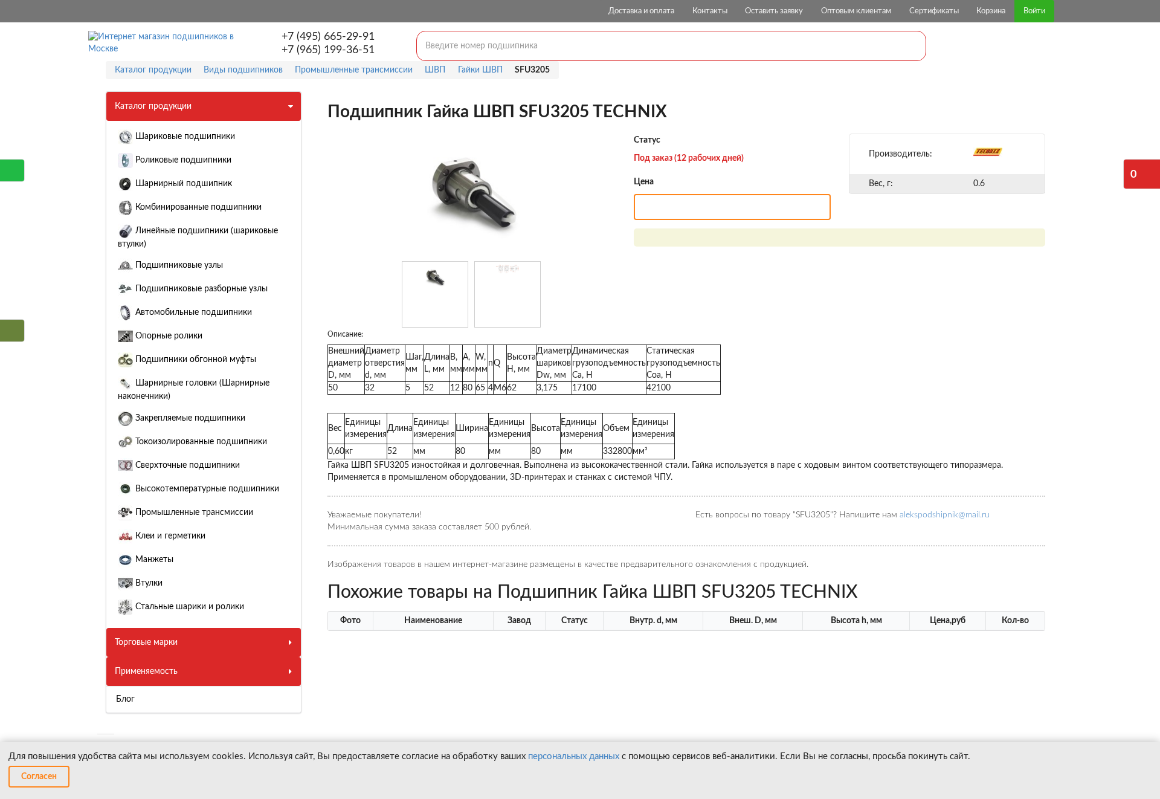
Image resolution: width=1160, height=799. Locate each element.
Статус (647, 140)
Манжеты (153, 559)
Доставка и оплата (641, 11)
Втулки (148, 583)
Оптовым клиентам (856, 11)
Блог (125, 699)
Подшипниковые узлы (178, 265)
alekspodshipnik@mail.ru (945, 515)
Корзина (990, 11)
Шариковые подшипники (184, 136)
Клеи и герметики (169, 536)
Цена (644, 182)
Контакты (709, 11)
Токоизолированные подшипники (200, 442)
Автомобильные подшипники (192, 312)
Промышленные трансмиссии (193, 512)
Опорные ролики (167, 336)
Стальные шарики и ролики (188, 607)
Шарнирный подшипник (182, 184)
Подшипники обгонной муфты (194, 359)
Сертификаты (934, 11)
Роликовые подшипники (182, 160)
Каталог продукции (153, 106)
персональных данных (573, 756)
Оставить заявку (774, 11)
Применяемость (146, 671)
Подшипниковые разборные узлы (200, 289)
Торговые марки (146, 642)
